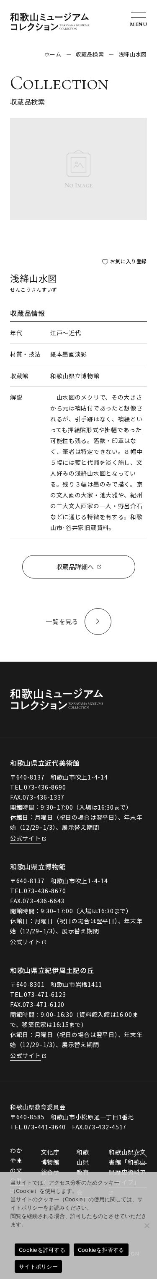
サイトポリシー (38, 1266)
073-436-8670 (45, 891)
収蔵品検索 (90, 54)
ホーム (53, 54)
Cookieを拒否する (101, 1249)
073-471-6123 (45, 994)
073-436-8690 (45, 787)
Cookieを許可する (42, 1249)
